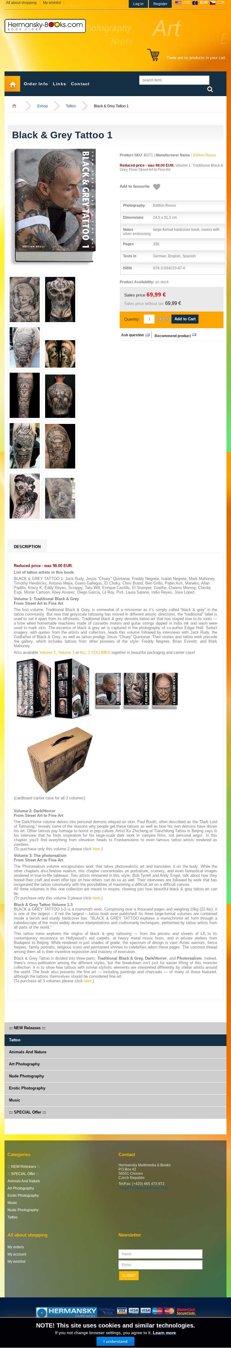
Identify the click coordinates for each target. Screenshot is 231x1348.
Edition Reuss (204, 155)
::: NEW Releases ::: (27, 1028)
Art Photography (24, 1064)
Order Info (36, 83)
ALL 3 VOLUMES (95, 652)
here (96, 849)
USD (186, 2)
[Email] (175, 334)
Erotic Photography (27, 1088)
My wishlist (52, 3)
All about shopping (21, 3)
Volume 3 (66, 652)
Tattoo (71, 106)
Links (59, 83)
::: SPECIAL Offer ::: (27, 1112)
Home (12, 84)
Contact (80, 83)
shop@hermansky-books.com (143, 1188)
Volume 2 (47, 652)
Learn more (164, 1332)
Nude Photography (26, 1076)
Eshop (42, 106)
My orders (16, 1247)
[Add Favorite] (156, 187)
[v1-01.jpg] (59, 208)
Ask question (132, 335)
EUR (204, 2)
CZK (221, 2)
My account (17, 1254)
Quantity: (132, 319)
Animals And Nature (27, 1052)
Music (14, 1100)
